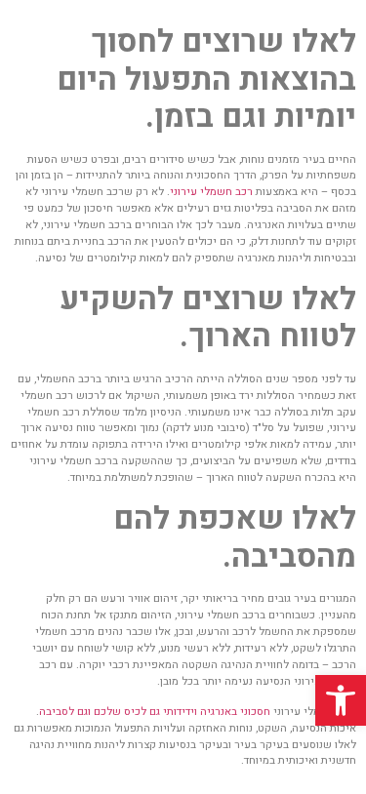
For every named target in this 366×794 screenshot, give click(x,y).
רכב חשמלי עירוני (211, 191)
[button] (340, 700)
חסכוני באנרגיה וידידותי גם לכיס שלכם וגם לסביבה (154, 711)
